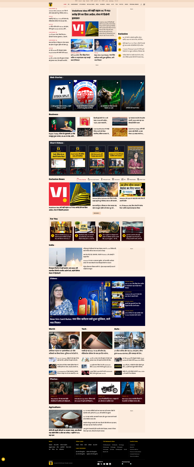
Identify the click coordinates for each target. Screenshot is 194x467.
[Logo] (51, 465)
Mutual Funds (90, 4)
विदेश (53, 450)
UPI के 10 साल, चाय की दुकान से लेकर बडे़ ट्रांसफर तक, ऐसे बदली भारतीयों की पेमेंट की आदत (101, 359)
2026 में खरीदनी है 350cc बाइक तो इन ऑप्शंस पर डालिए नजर (108, 400)
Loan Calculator (81, 448)
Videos (126, 4)
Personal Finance (134, 4)
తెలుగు (87, 1)
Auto (112, 4)
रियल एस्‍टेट (68, 447)
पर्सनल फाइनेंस (63, 445)
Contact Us (132, 445)
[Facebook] (98, 464)
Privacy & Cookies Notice (135, 452)
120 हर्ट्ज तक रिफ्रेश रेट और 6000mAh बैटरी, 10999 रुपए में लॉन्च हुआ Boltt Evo (101, 366)
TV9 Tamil (112, 450)
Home (65, 4)
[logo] (50, 4)
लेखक (77, 445)
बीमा (58, 447)
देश (49, 450)
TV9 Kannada (106, 447)
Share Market (74, 4)
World (108, 4)
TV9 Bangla (112, 447)
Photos (121, 4)
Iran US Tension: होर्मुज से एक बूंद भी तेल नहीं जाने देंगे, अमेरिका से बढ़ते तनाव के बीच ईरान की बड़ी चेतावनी (68, 359)
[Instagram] (107, 464)
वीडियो (90, 445)
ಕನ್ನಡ (84, 1)
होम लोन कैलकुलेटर (80, 452)
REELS (97, 4)
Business (102, 4)
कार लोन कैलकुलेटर (80, 454)
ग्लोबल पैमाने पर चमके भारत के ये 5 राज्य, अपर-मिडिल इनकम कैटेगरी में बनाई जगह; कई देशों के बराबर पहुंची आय (133, 56)
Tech (116, 4)
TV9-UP (116, 1)
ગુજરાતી (96, 1)
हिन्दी (76, 1)
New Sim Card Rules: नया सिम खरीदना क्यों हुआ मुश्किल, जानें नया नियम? (104, 58)
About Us (132, 447)
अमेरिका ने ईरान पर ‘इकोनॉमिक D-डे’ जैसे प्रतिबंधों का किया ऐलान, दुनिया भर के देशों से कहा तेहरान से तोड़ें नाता (63, 352)
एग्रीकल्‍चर (61, 450)
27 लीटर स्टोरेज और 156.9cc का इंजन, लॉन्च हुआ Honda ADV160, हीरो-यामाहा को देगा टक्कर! (128, 352)
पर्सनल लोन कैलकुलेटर (91, 452)
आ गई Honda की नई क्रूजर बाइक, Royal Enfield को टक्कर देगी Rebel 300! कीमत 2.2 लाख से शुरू (133, 359)
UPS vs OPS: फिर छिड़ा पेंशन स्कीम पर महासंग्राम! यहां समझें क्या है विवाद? (80, 58)
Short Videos (56, 143)
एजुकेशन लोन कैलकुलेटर (92, 454)
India (51, 245)
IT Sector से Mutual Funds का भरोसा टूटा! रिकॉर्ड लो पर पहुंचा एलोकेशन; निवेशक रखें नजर (133, 50)
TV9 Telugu (121, 445)
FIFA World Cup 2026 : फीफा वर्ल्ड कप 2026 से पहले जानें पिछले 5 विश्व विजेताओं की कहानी (85, 400)
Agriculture (54, 407)
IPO (68, 4)
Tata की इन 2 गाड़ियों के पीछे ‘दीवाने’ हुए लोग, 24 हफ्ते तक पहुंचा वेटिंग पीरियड (133, 366)
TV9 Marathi (114, 445)
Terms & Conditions (134, 456)
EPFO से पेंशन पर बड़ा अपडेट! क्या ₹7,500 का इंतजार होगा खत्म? (134, 314)
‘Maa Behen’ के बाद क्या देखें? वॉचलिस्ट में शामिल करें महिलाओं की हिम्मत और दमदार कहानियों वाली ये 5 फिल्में (61, 400)
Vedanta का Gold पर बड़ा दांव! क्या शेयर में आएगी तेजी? (133, 295)
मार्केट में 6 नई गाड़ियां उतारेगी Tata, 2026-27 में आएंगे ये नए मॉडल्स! (134, 372)
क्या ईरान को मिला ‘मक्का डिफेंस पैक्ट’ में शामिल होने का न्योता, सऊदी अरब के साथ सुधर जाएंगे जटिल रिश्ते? (68, 366)
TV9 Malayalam (119, 450)
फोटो (85, 445)
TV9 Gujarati (119, 447)
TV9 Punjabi (105, 450)
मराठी (91, 1)
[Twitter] (101, 464)
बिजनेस (50, 445)
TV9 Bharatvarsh (106, 445)
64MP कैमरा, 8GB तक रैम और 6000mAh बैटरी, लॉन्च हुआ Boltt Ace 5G (101, 372)
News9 (80, 1)
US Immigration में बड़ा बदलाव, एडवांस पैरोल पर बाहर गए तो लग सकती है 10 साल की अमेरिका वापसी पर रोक (68, 372)
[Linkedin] (110, 464)
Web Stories (56, 78)
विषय (81, 445)
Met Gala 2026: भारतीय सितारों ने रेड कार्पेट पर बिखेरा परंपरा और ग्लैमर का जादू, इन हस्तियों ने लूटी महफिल (132, 400)
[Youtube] (104, 464)
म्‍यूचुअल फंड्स (52, 447)
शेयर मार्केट (56, 445)
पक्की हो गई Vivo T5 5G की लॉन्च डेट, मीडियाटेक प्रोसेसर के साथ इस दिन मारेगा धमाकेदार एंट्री (95, 352)
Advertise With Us (134, 450)
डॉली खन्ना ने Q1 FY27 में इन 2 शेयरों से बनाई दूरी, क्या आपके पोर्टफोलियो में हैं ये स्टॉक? (134, 44)
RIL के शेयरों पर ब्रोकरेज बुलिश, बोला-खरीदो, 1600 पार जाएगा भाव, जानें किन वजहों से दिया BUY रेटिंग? (133, 39)
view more (96, 213)
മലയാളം (111, 1)
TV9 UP (125, 450)
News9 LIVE (105, 452)
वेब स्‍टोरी (95, 445)
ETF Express (82, 4)
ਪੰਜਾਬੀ (103, 1)
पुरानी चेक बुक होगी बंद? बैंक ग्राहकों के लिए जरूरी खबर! (133, 305)
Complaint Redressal (134, 454)
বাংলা (99, 1)
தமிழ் (107, 1)
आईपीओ (62, 447)
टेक (57, 450)
